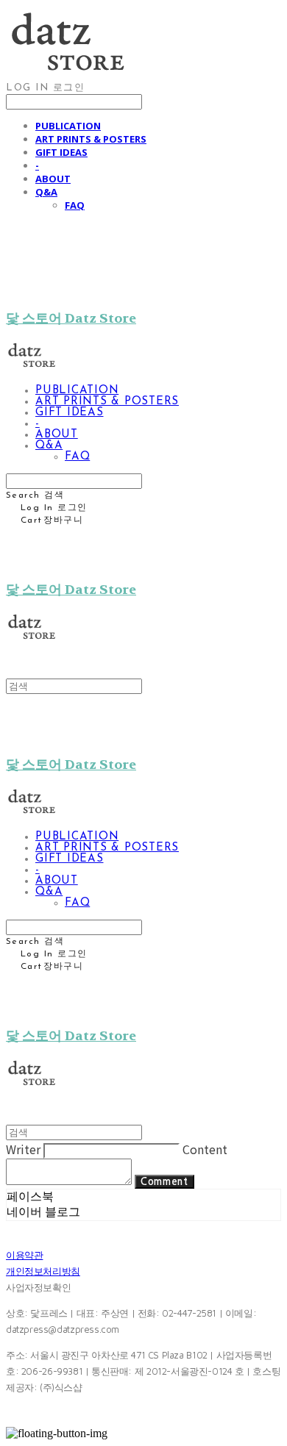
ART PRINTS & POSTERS (90, 139)
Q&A (46, 191)
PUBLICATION (68, 125)
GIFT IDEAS (61, 152)
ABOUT (53, 178)
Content (205, 1149)
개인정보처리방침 (43, 1271)
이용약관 (24, 1255)
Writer (23, 1149)
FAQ (75, 205)
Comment (164, 1181)
